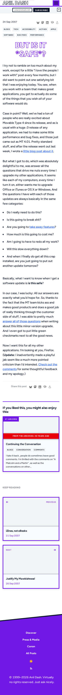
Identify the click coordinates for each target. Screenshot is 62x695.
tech (16, 29)
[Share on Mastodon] (42, 22)
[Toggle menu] (56, 3)
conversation (23, 450)
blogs (7, 29)
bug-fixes (21, 35)
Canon (31, 646)
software (8, 35)
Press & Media (31, 639)
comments (39, 450)
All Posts (31, 653)
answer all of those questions (22, 321)
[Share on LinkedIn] (47, 22)
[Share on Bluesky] (38, 22)
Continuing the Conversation (23, 444)
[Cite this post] (52, 22)
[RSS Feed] (31, 668)
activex (43, 29)
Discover (31, 632)
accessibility (28, 29)
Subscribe (41, 10)
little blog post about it (38, 151)
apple (53, 29)
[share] (57, 22)
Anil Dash (15, 3)
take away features (42, 227)
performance (37, 35)
